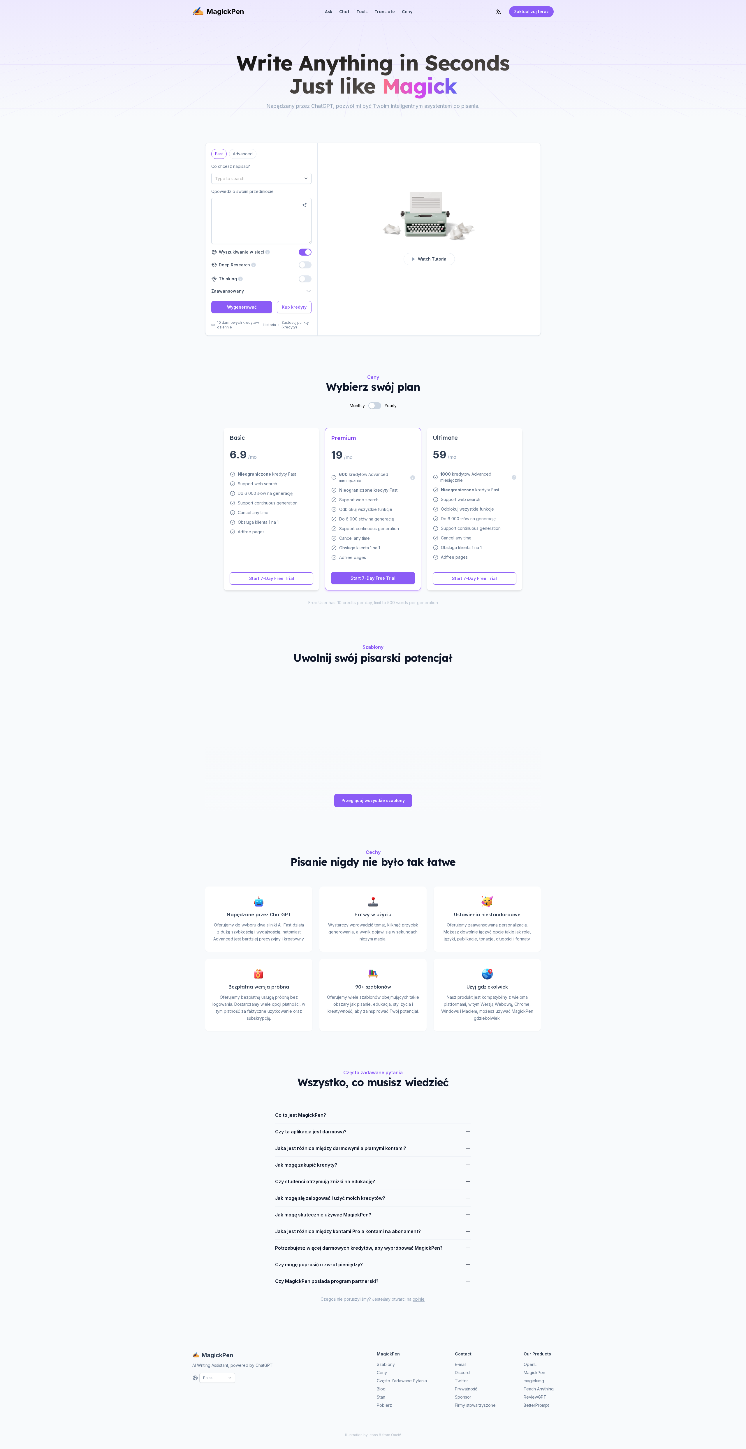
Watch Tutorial (433, 258)
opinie (419, 1299)
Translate (384, 11)
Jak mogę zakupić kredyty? (306, 1165)
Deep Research (233, 265)
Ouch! (396, 1435)
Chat (344, 11)
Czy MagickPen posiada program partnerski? (327, 1281)
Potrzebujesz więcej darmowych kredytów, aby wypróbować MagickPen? (359, 1248)
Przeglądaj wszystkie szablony (373, 800)
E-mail (460, 1364)
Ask (328, 11)
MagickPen (225, 11)
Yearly (391, 405)
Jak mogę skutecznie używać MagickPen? (323, 1215)
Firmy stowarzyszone (475, 1405)
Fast (219, 152)
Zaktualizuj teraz (531, 11)
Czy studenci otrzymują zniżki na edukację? (325, 1181)
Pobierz (384, 1405)
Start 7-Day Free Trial (271, 578)
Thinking (227, 279)
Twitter (461, 1380)
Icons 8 (375, 1435)
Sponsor (463, 1397)
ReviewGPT (535, 1397)
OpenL (530, 1364)
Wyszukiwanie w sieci (244, 252)
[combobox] (261, 178)
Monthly (357, 405)
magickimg (534, 1380)
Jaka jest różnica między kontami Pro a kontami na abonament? (348, 1231)
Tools (361, 11)
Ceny (407, 11)
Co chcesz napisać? (230, 166)
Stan (381, 1397)
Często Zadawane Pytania (402, 1380)
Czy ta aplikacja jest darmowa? (310, 1132)
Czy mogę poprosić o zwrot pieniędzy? (319, 1264)
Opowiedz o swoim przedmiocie (242, 191)
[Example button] (304, 205)
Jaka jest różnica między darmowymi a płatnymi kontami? (340, 1148)
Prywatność (466, 1388)
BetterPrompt (536, 1405)
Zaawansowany (227, 291)
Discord (462, 1372)
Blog (381, 1388)
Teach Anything (539, 1388)
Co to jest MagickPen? (300, 1115)
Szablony (386, 1364)
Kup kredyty (294, 307)
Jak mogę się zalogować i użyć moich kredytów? (330, 1198)
